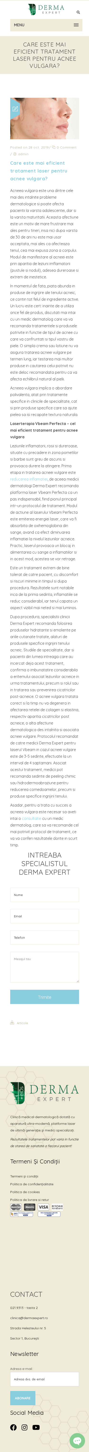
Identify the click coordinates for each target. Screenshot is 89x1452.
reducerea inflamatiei (28, 479)
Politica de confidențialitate (31, 1184)
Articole (22, 1023)
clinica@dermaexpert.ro (29, 1318)
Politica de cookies (25, 1192)
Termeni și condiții (24, 1176)
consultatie (31, 818)
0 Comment (66, 147)
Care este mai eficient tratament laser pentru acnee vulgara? (38, 171)
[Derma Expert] (46, 9)
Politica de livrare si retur (29, 1200)
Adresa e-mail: (21, 1369)
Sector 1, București (24, 1338)
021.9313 (17, 1308)
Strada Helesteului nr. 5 (28, 1328)
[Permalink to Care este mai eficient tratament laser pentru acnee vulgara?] (44, 137)
